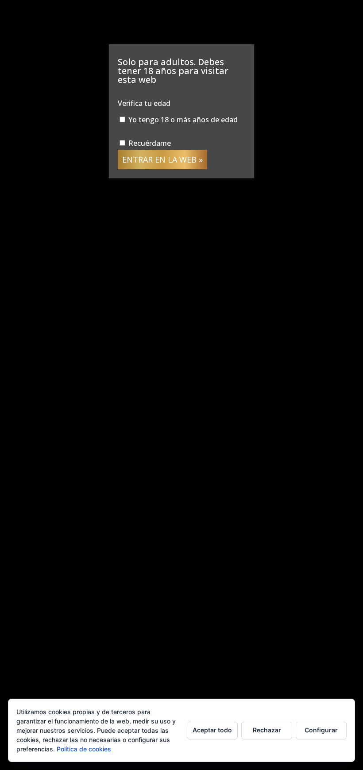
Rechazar (267, 730)
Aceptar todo (212, 730)
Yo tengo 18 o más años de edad (182, 119)
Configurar (321, 730)
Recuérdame (149, 143)
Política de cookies (84, 749)
